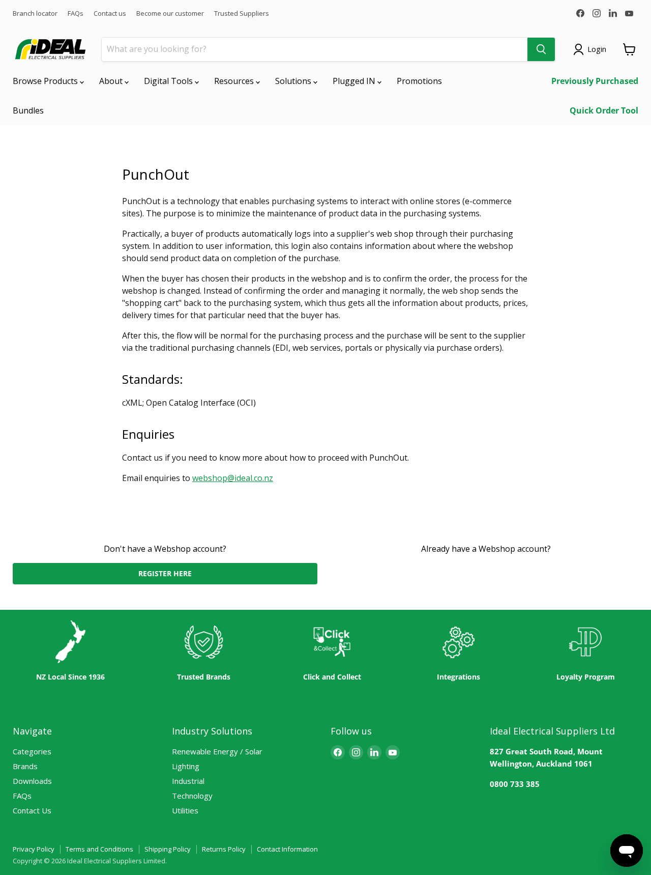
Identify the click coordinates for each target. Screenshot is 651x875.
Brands (25, 766)
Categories (32, 751)
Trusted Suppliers (241, 13)
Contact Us (32, 810)
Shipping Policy (167, 849)
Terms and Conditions (99, 849)
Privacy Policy (33, 849)
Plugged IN (355, 81)
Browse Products (46, 81)
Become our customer (170, 13)
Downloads (32, 781)
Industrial (188, 781)
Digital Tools (169, 81)
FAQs (75, 13)
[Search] (541, 49)
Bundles (28, 110)
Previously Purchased (594, 81)
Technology (192, 796)
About (112, 81)
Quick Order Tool (604, 110)
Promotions (419, 81)
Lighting (185, 766)
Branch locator (35, 13)
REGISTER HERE (165, 573)
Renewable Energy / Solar (217, 751)
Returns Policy (224, 849)
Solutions (294, 81)
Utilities (185, 810)
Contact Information (287, 849)
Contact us (110, 13)
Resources (235, 81)
